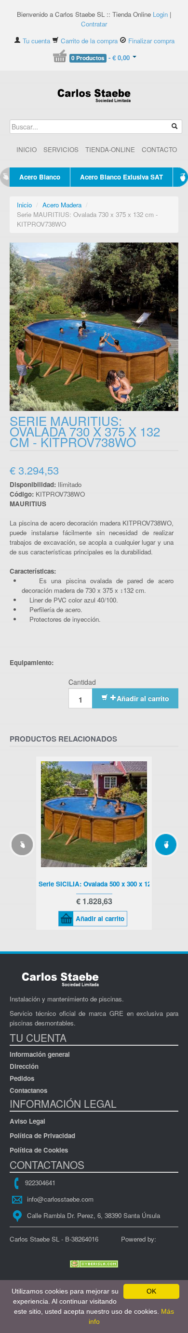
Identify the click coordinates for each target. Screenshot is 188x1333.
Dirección (24, 1066)
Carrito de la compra (88, 40)
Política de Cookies (39, 1149)
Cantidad (82, 682)
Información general (40, 1054)
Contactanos (28, 1090)
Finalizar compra (150, 40)
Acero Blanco (39, 176)
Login (160, 14)
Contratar (94, 23)
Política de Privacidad (42, 1135)
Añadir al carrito (143, 698)
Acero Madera (61, 204)
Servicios (61, 149)
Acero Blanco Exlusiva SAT (121, 176)
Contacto (159, 149)
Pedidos (22, 1078)
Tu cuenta (35, 40)
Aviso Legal (27, 1121)
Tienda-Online (110, 149)
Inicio (26, 149)
